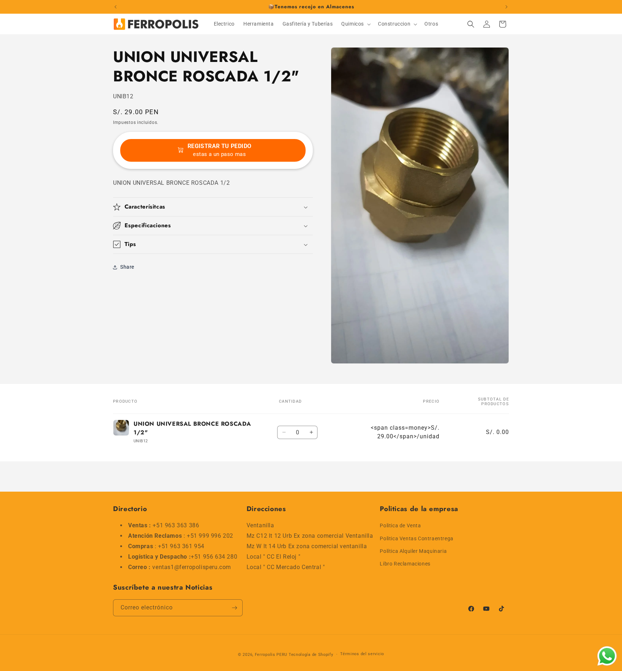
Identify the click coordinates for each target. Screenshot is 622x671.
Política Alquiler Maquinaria (413, 551)
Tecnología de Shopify (311, 654)
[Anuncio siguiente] (506, 7)
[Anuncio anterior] (115, 7)
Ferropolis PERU (271, 654)
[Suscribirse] (234, 607)
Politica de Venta (400, 525)
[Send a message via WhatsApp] (607, 656)
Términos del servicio (362, 654)
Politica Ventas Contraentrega (416, 538)
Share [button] (127, 267)
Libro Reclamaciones (405, 564)
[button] (355, 23)
